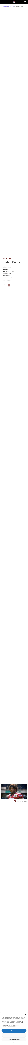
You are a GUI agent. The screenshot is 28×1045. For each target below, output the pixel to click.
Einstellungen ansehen (14, 1039)
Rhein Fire (11, 6)
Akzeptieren (14, 1031)
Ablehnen (14, 1035)
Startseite (4, 6)
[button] (26, 1014)
